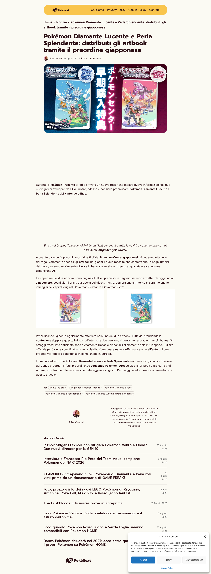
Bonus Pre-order (58, 387)
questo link (71, 340)
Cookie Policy (167, 568)
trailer (114, 184)
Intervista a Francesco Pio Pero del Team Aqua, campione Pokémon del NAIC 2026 (92, 460)
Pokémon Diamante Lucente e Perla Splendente (109, 393)
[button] (204, 536)
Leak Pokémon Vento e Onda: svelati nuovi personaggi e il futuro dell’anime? (93, 515)
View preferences (194, 560)
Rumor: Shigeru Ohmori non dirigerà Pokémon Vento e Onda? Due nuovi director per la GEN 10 (95, 447)
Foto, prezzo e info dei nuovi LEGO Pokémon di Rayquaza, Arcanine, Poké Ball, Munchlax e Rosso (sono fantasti (92, 491)
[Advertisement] (105, 158)
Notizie (61, 22)
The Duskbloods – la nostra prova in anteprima (83, 503)
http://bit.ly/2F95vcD (112, 250)
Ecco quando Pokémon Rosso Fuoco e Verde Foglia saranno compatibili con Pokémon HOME (93, 529)
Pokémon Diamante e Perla (118, 387)
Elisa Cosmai (56, 58)
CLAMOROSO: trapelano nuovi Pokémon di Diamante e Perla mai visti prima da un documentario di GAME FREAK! (97, 476)
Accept (143, 560)
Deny (169, 560)
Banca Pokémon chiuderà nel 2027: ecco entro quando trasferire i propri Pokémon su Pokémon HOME (98, 542)
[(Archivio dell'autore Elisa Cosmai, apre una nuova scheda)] (76, 416)
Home (48, 22)
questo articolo (46, 374)
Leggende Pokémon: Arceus (85, 387)
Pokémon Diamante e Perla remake (63, 393)
